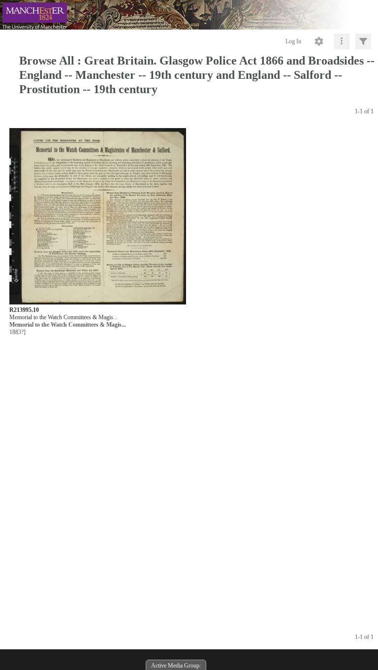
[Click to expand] (363, 41)
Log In (293, 41)
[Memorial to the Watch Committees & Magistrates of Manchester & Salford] (97, 217)
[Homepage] (189, 15)
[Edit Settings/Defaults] (319, 41)
